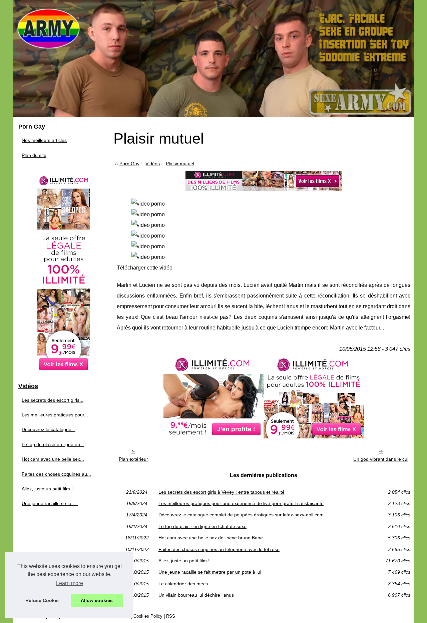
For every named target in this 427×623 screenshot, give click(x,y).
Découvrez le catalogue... (48, 429)
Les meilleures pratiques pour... (55, 414)
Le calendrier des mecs (183, 583)
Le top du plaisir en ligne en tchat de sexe (202, 526)
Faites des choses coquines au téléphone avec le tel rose (219, 549)
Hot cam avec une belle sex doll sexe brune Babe (210, 537)
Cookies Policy (147, 616)
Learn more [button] (69, 583)
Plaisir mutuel (180, 163)
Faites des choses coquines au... (56, 474)
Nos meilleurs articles (44, 140)
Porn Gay (129, 163)
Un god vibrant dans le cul (380, 459)
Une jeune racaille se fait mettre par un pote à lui (209, 572)
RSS (170, 616)
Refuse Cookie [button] (42, 600)
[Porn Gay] (213, 58)
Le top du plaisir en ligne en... (53, 444)
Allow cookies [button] (97, 600)
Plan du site (34, 155)
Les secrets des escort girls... (52, 400)
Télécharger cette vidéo (144, 268)
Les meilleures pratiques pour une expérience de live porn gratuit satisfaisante (241, 503)
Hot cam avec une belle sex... (53, 459)
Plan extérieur (133, 459)
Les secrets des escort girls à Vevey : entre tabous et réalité (221, 492)
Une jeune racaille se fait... (50, 503)
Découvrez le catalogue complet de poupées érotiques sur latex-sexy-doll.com (241, 514)
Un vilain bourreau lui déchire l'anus (196, 595)
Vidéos (152, 163)
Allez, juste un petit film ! (183, 560)
